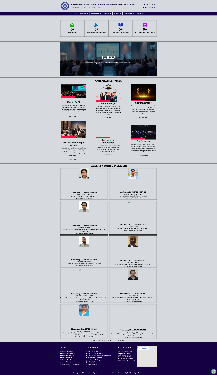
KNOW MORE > (73, 116)
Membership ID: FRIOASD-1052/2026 (84, 294)
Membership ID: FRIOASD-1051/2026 (133, 293)
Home (75, 13)
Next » (122, 340)
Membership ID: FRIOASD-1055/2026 (133, 224)
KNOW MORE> (108, 118)
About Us (83, 13)
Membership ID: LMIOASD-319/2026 (133, 330)
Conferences (128, 13)
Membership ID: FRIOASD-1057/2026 (133, 192)
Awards (106, 13)
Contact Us (140, 13)
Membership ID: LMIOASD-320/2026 (84, 329)
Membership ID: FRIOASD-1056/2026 (84, 225)
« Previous (96, 340)
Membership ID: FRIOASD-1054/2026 (84, 260)
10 (118, 340)
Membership (95, 13)
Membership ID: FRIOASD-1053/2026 (133, 260)
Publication (117, 13)
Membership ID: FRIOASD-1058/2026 (84, 192)
